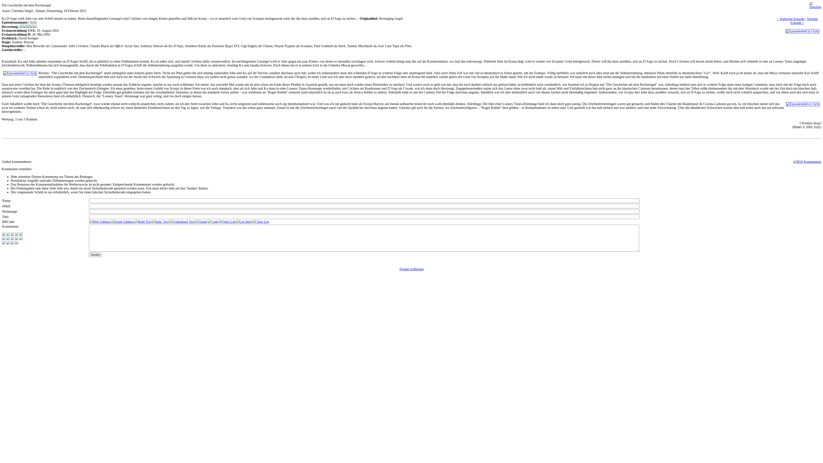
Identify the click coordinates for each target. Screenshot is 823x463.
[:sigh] (21, 239)
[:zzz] (16, 239)
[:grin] (8, 234)
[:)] (4, 234)
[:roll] (4, 239)
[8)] (16, 234)
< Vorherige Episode (791, 19)
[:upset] (12, 239)
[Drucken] (815, 4)
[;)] (12, 234)
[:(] (12, 243)
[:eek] (8, 239)
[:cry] (8, 243)
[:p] (21, 234)
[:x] (16, 243)
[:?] (4, 243)
